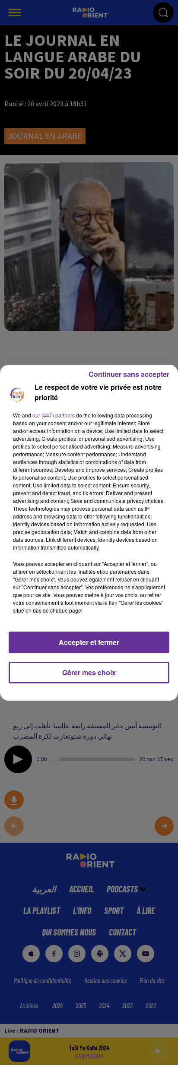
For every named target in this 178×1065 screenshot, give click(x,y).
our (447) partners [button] (53, 415)
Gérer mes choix (89, 672)
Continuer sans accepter (129, 374)
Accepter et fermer (89, 642)
